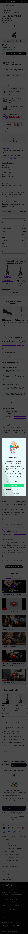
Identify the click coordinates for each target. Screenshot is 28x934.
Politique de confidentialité (17, 493)
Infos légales (7, 493)
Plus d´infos (20, 489)
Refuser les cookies (10, 489)
